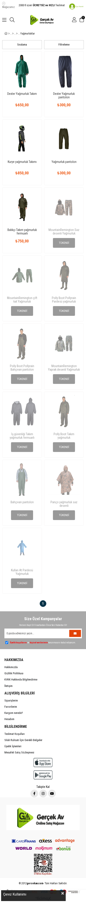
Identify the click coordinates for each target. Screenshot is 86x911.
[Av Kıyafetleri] (16, 33)
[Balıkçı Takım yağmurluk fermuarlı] (22, 207)
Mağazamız (8, 7)
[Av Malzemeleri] (12, 33)
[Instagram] (43, 793)
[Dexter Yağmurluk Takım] (22, 71)
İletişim (8, 686)
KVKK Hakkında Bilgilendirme (20, 679)
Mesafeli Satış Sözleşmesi (19, 752)
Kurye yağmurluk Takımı (22, 162)
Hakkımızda (11, 667)
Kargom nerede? (13, 713)
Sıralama (22, 44)
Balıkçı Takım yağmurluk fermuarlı (22, 231)
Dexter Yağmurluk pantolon (64, 95)
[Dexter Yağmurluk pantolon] (64, 71)
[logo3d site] (43, 817)
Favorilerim (10, 706)
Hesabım (9, 719)
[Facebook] (34, 793)
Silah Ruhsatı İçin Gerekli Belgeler (23, 740)
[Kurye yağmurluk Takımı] (22, 139)
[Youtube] (52, 793)
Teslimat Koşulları (14, 734)
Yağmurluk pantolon (64, 162)
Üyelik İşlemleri (12, 746)
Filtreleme (63, 44)
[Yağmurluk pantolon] (64, 139)
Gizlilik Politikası (13, 673)
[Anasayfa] (8, 33)
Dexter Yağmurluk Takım (22, 93)
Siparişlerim (11, 700)
